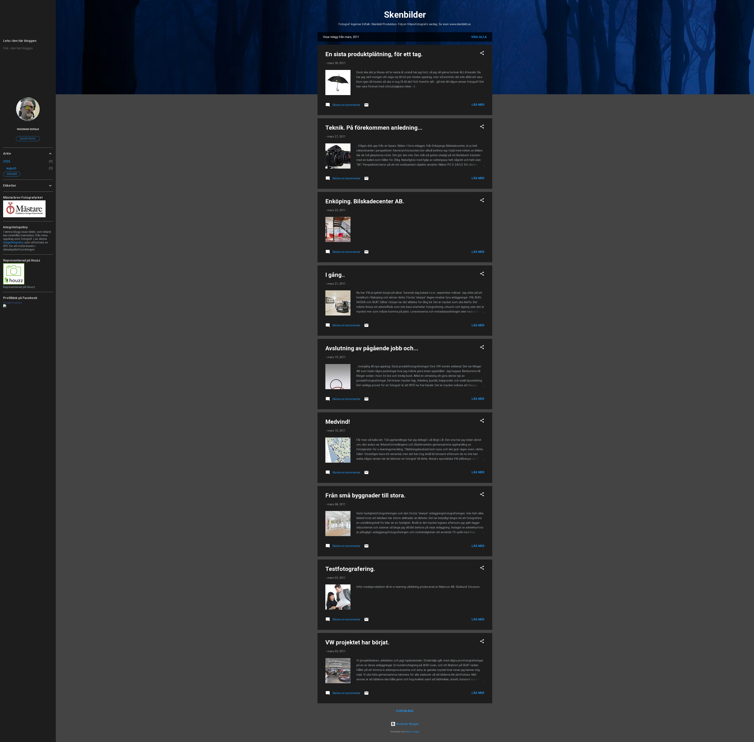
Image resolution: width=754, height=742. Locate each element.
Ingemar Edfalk (28, 129)
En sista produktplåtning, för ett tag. (374, 54)
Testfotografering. (350, 568)
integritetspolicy (13, 242)
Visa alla (479, 37)
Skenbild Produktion (12, 303)
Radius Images (413, 731)
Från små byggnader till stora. (365, 495)
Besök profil (28, 138)
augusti (11, 168)
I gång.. (335, 274)
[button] (482, 54)
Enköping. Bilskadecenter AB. (364, 201)
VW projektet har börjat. (357, 642)
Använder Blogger (407, 724)
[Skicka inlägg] (366, 106)
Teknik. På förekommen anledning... (373, 127)
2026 (6, 161)
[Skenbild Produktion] (4, 306)
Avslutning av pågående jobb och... (371, 348)
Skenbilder (405, 14)
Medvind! (337, 421)
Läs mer (478, 104)
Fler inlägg (405, 711)
